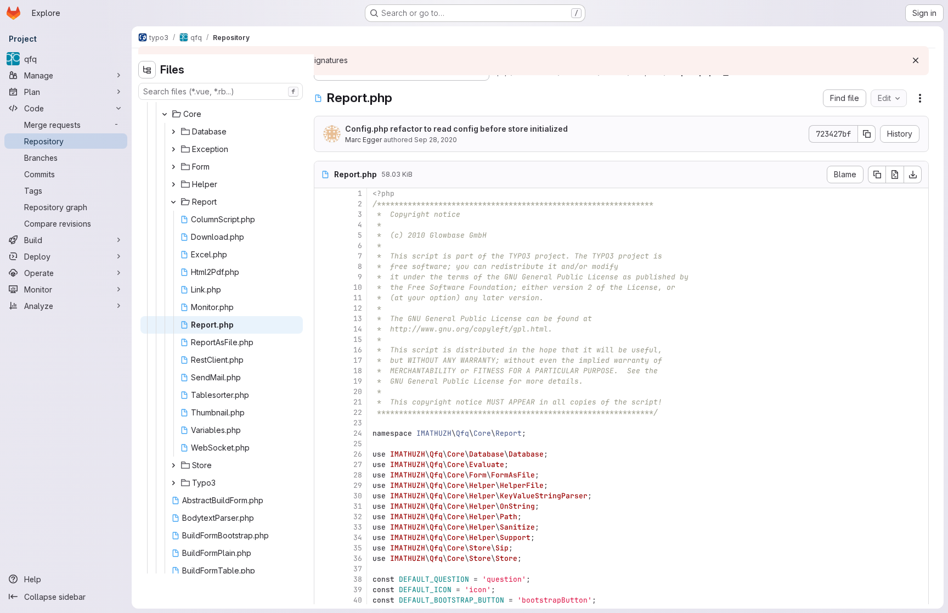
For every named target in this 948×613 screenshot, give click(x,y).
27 (357, 464)
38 (357, 579)
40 (357, 600)
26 (357, 454)
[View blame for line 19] (324, 381)
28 (357, 475)
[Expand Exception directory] (173, 149)
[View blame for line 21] (324, 402)
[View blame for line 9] (324, 277)
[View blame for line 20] (324, 391)
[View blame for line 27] (324, 464)
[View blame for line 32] (324, 516)
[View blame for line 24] (324, 433)
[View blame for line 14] (324, 329)
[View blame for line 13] (324, 318)
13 (357, 318)
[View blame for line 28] (324, 475)
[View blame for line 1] (324, 193)
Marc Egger (363, 140)
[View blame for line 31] (324, 506)
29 (357, 485)
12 (357, 308)
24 (357, 433)
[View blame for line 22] (324, 412)
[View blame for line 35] (324, 548)
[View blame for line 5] (324, 235)
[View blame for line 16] (324, 350)
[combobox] (220, 91)
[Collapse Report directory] (173, 202)
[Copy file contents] (876, 174)
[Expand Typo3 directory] (173, 483)
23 (357, 423)
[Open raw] (895, 174)
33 (357, 527)
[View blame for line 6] (324, 245)
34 (357, 537)
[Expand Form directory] (173, 166)
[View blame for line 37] (324, 569)
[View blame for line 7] (324, 256)
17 (357, 360)
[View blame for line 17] (324, 360)
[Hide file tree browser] (147, 69)
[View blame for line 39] (324, 589)
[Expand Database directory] (173, 131)
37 (357, 568)
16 (357, 350)
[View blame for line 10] (324, 287)
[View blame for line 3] (324, 214)
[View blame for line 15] (324, 339)
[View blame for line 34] (324, 537)
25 (357, 443)
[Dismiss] (915, 60)
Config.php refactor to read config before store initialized (456, 128)
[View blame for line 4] (324, 225)
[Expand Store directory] (173, 465)
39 (357, 589)
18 (357, 370)
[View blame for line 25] (324, 443)
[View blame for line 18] (324, 370)
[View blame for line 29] (324, 485)
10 (357, 287)
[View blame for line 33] (324, 527)
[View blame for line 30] (324, 496)
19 (357, 381)
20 (357, 391)
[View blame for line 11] (324, 298)
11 (357, 297)
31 (357, 506)
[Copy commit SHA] (867, 134)
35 (357, 548)
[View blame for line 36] (324, 558)
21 (357, 402)
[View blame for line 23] (324, 423)
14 (357, 329)
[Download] (913, 174)
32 (357, 516)
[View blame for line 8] (324, 266)
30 (357, 495)
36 (357, 558)
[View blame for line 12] (324, 308)
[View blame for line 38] (324, 579)
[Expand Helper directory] (173, 184)
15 (357, 339)
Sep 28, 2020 (435, 140)
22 (357, 412)
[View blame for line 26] (324, 454)
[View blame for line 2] (324, 204)
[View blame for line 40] (324, 600)
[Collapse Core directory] (164, 114)
